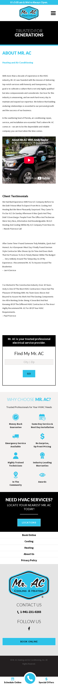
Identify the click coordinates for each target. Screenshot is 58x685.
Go (29, 373)
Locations (29, 522)
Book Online (29, 535)
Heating (29, 547)
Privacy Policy (29, 560)
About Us (29, 554)
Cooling (29, 541)
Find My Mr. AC (29, 353)
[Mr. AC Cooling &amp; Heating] (29, 13)
